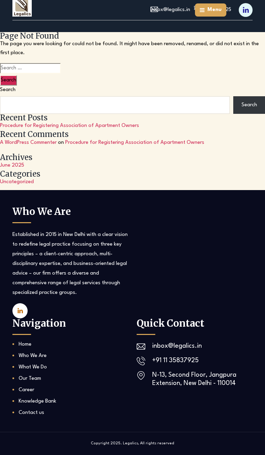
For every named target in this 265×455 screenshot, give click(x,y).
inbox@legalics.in (177, 346)
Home (25, 344)
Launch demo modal (191, 13)
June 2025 (12, 165)
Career (26, 390)
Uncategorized (17, 182)
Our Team (30, 378)
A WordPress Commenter (28, 142)
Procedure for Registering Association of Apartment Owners (69, 125)
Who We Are (33, 355)
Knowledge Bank (37, 401)
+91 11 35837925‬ (175, 360)
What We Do (33, 367)
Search (8, 89)
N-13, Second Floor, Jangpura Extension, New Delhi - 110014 (194, 379)
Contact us (31, 412)
